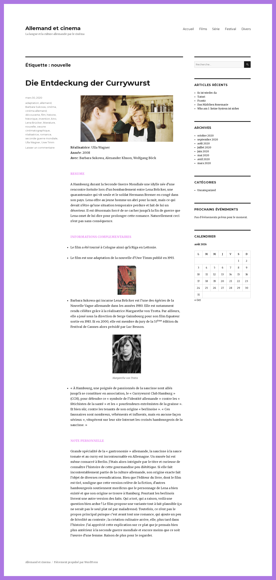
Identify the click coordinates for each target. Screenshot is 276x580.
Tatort (201, 96)
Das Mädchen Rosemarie (212, 104)
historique (31, 118)
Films (203, 29)
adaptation (32, 102)
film (43, 114)
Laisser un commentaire (40, 147)
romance (45, 134)
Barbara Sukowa (35, 106)
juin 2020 (203, 151)
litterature (49, 122)
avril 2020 (203, 159)
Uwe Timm (47, 142)
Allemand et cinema (53, 28)
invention (44, 118)
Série (216, 29)
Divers (246, 29)
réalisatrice (32, 134)
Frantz (201, 100)
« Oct (197, 300)
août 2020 (203, 143)
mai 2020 (203, 155)
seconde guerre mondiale (41, 138)
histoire (51, 114)
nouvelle (30, 126)
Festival (230, 29)
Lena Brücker (33, 122)
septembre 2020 (207, 139)
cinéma (51, 106)
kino (53, 118)
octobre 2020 (205, 135)
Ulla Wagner (32, 142)
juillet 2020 (204, 147)
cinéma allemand (36, 110)
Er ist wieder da (207, 92)
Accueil (188, 29)
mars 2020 (204, 163)
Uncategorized (206, 190)
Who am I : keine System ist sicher (218, 108)
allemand (45, 102)
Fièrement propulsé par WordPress (76, 562)
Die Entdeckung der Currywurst (87, 82)
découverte (32, 114)
